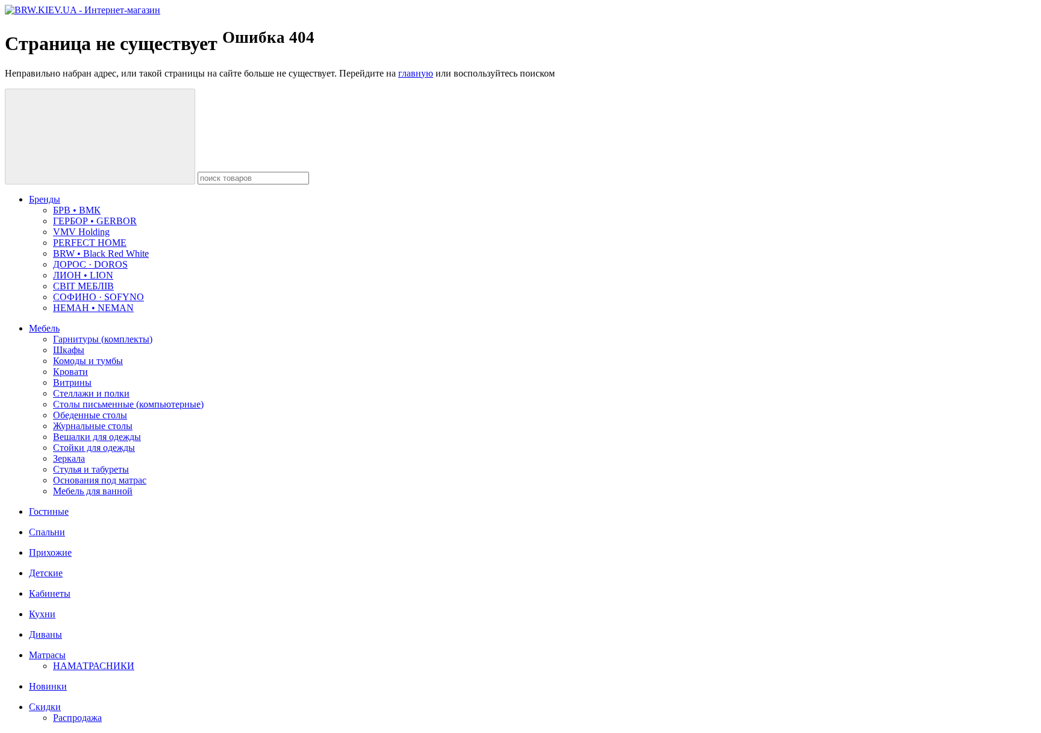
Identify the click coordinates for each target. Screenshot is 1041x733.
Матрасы (47, 655)
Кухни (42, 614)
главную (415, 73)
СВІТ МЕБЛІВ (83, 286)
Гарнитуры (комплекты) (102, 339)
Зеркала (69, 458)
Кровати (70, 371)
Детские (46, 573)
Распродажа (77, 718)
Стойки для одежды (94, 447)
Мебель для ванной (93, 491)
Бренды (44, 199)
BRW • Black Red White (101, 253)
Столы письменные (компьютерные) (128, 404)
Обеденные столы (90, 415)
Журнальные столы (93, 426)
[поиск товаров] (100, 136)
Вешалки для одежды (97, 437)
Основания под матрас (99, 480)
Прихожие (50, 552)
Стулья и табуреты (91, 469)
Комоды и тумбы (88, 361)
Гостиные (49, 511)
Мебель (44, 328)
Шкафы (68, 350)
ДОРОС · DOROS (90, 264)
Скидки (45, 707)
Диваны (45, 634)
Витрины (72, 382)
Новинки (48, 686)
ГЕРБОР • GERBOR (95, 221)
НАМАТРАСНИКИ (93, 666)
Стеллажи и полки (91, 393)
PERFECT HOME (90, 243)
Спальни (47, 532)
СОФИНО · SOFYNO (98, 297)
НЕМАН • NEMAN (93, 308)
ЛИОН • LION (83, 275)
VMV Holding (81, 232)
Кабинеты (49, 593)
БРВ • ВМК (77, 210)
